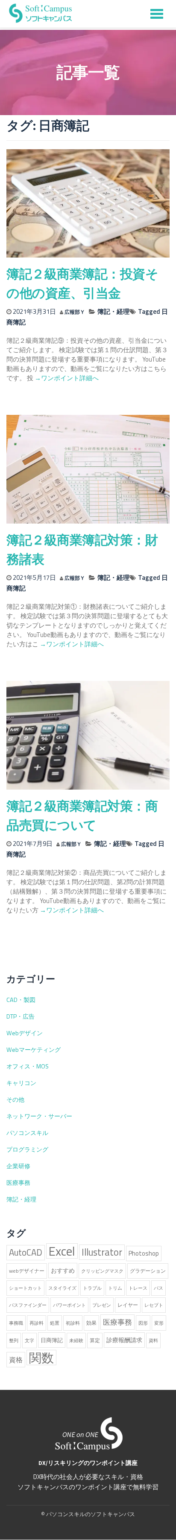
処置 (54, 1323)
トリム (115, 1288)
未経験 (76, 1340)
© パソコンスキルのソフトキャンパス (88, 1514)
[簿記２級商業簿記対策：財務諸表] (88, 469)
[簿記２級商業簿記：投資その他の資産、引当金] (88, 203)
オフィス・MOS (27, 1066)
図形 (143, 1323)
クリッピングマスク (102, 1271)
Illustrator (102, 1252)
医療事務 (18, 1182)
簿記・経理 (113, 311)
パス (158, 1288)
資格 (16, 1360)
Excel (62, 1251)
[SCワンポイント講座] (40, 12)
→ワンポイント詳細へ (66, 378)
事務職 (16, 1323)
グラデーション (148, 1271)
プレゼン (101, 1305)
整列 (13, 1340)
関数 (41, 1357)
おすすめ (63, 1270)
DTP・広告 (20, 1016)
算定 (95, 1340)
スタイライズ (62, 1288)
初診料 (73, 1323)
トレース (138, 1288)
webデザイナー (26, 1271)
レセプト (153, 1305)
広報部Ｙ (75, 312)
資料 (153, 1340)
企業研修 (18, 1166)
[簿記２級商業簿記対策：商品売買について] (88, 735)
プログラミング (27, 1149)
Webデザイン (24, 1033)
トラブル (92, 1288)
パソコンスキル (27, 1133)
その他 (15, 1099)
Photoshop (144, 1253)
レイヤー (127, 1305)
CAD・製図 (20, 999)
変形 (159, 1323)
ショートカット (25, 1288)
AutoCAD (25, 1252)
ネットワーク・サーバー (39, 1116)
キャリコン (21, 1083)
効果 (91, 1323)
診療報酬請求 (124, 1340)
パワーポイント (69, 1305)
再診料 (36, 1323)
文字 (29, 1340)
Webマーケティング (33, 1049)
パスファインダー (28, 1305)
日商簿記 (52, 1340)
